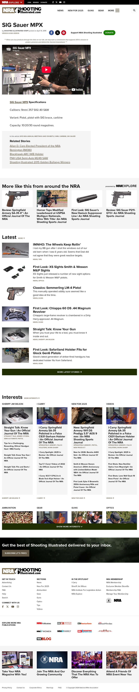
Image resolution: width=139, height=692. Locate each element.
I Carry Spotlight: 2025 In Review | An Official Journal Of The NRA (51, 455)
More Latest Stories (80, 372)
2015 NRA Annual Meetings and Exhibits (37, 136)
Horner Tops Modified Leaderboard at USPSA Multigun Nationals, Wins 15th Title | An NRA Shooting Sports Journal (52, 216)
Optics (41, 280)
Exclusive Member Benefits (117, 586)
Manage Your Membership (117, 593)
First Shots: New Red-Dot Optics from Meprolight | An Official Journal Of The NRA (120, 467)
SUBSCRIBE (16, 553)
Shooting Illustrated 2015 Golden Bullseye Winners (40, 162)
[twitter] (57, 31)
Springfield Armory (47, 445)
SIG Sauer (71, 136)
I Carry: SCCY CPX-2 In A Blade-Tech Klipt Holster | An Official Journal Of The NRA (51, 478)
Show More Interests (84, 526)
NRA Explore (77, 593)
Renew (36, 2)
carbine (62, 136)
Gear (101, 10)
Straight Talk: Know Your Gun (54, 329)
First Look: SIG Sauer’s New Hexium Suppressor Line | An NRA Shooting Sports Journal (87, 214)
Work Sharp (53, 447)
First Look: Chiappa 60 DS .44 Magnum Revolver (62, 310)
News (60, 10)
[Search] (134, 10)
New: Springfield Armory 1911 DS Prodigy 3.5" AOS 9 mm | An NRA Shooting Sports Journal (85, 434)
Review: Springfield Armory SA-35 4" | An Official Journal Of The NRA (16, 214)
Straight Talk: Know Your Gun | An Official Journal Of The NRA (17, 430)
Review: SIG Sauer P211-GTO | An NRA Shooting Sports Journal (120, 213)
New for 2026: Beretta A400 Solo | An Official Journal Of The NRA (86, 455)
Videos (5, 33)
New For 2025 (75, 10)
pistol (94, 445)
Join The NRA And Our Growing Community (51, 672)
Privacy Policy (7, 687)
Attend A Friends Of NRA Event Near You (119, 672)
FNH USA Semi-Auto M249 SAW (29, 158)
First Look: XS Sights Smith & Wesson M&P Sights (60, 268)
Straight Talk (10, 436)
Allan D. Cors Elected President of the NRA (35, 146)
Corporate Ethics (35, 687)
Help (4, 593)
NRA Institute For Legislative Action (86, 590)
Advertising (7, 582)
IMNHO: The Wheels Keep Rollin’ (57, 244)
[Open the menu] (117, 10)
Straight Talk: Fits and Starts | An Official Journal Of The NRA (17, 469)
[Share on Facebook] (51, 31)
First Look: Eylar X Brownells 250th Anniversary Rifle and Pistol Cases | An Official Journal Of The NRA (86, 485)
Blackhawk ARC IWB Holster (27, 154)
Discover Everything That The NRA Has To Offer (85, 674)
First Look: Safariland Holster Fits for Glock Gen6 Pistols (60, 351)
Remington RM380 (21, 150)
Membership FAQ (113, 590)
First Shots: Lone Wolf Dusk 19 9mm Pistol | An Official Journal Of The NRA (121, 478)
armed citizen (23, 436)
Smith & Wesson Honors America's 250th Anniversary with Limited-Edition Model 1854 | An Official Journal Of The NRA (86, 470)
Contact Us (6, 586)
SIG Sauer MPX (19, 102)
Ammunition (9, 507)
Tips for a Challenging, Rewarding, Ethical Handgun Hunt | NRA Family (16, 446)
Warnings (49, 687)
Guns (91, 10)
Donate (44, 2)
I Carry (41, 404)
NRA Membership (113, 582)
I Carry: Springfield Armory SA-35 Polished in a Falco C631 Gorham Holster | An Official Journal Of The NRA (52, 434)
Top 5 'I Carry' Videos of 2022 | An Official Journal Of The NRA (52, 467)
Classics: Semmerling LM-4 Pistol (57, 287)
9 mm (57, 136)
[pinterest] (64, 31)
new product (79, 447)
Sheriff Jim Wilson (46, 339)
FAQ (4, 590)
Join (29, 2)
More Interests (31, 398)
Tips (40, 259)
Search (5, 597)
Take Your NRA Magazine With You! (14, 672)
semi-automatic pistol (13, 438)
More (20, 238)
